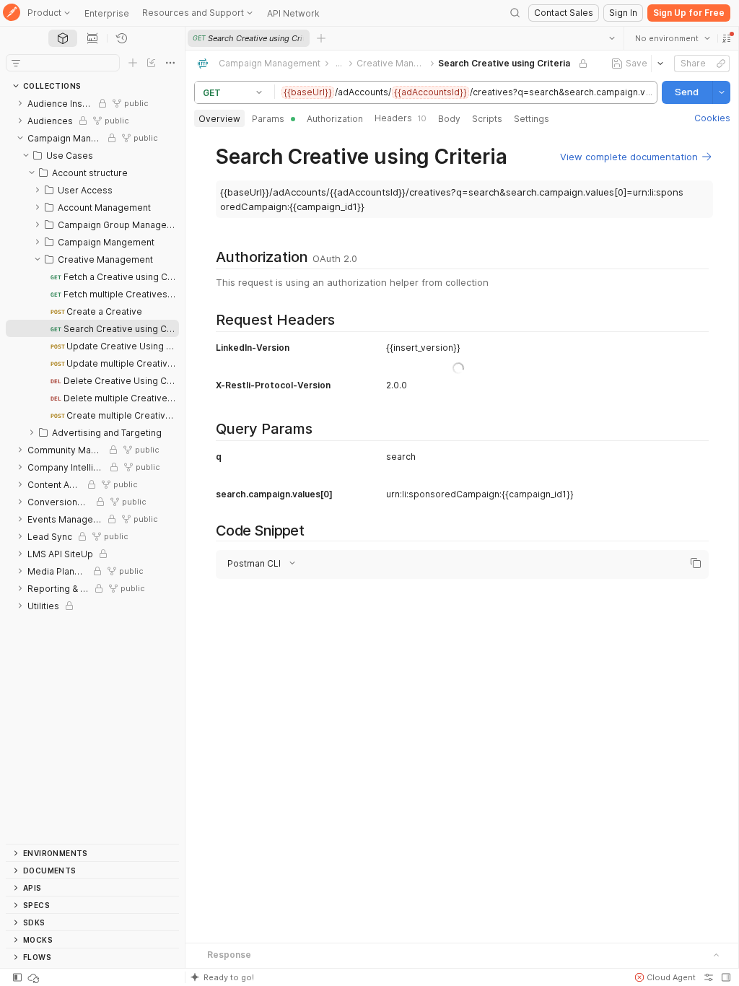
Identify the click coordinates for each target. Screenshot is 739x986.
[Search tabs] (611, 38)
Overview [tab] (219, 118)
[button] (726, 38)
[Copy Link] (720, 63)
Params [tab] (268, 118)
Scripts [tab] (487, 118)
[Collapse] (20, 138)
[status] (34, 977)
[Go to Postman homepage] (11, 13)
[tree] (92, 469)
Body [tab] (449, 118)
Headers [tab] (401, 118)
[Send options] (721, 92)
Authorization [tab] (335, 118)
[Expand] (20, 103)
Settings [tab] (531, 118)
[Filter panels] (16, 63)
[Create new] (132, 62)
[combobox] (672, 38)
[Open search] (515, 13)
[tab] (62, 38)
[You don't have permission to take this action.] (321, 38)
